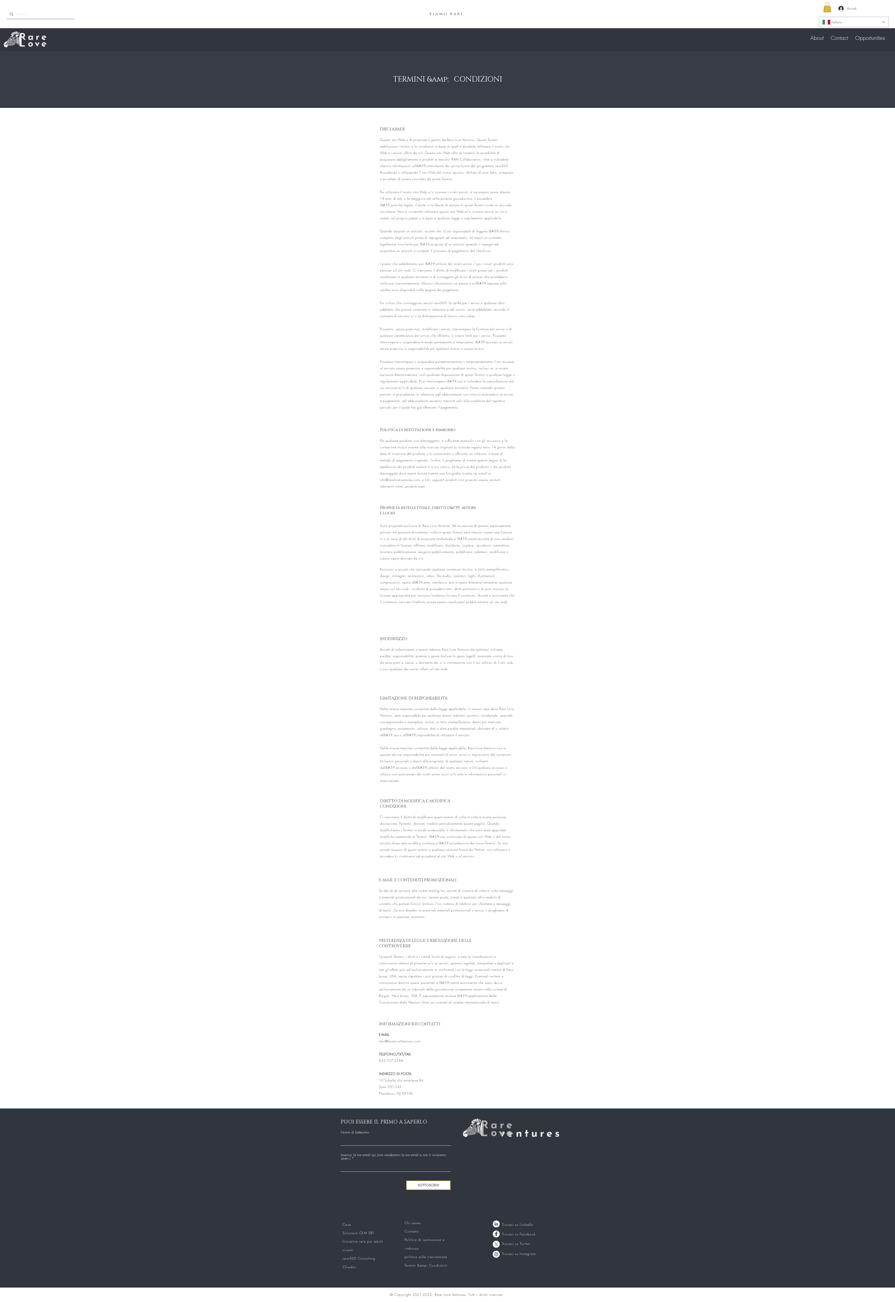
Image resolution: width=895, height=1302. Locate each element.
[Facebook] (496, 1233)
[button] (827, 7)
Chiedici (349, 1267)
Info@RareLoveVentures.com (399, 1041)
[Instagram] (496, 1254)
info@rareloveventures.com (400, 480)
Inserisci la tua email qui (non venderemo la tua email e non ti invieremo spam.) (393, 1156)
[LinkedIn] (496, 1223)
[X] (496, 1244)
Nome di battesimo (355, 1132)
